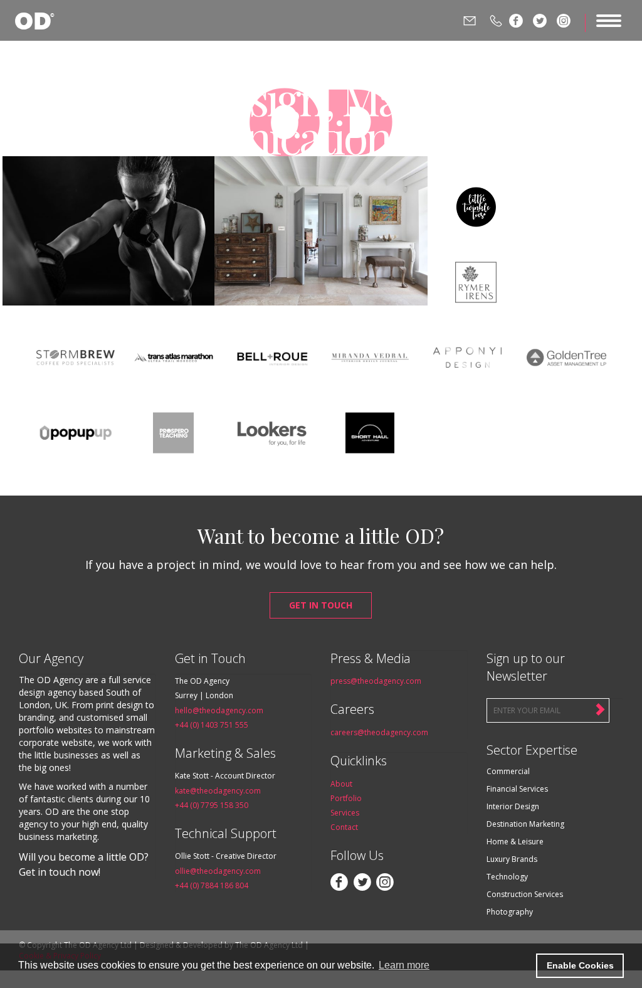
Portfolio (346, 798)
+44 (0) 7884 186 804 (211, 885)
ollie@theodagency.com (218, 871)
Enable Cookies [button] (580, 965)
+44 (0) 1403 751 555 (211, 725)
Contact (344, 827)
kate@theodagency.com (218, 790)
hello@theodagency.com (219, 710)
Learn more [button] (404, 965)
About (341, 783)
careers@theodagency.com (379, 732)
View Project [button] (109, 273)
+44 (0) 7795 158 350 (211, 805)
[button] (523, 966)
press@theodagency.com (375, 681)
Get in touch (320, 605)
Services (344, 812)
